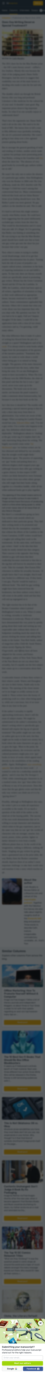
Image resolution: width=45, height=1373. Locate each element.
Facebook (31, 1369)
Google (10, 1369)
